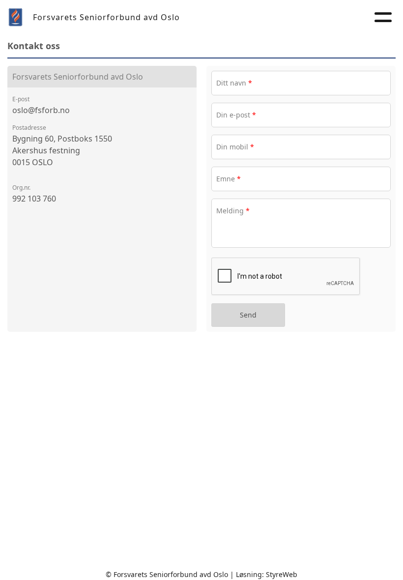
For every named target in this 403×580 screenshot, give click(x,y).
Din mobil (235, 146)
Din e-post (236, 114)
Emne (228, 178)
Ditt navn (234, 82)
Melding (233, 210)
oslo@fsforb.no (41, 110)
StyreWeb (281, 574)
